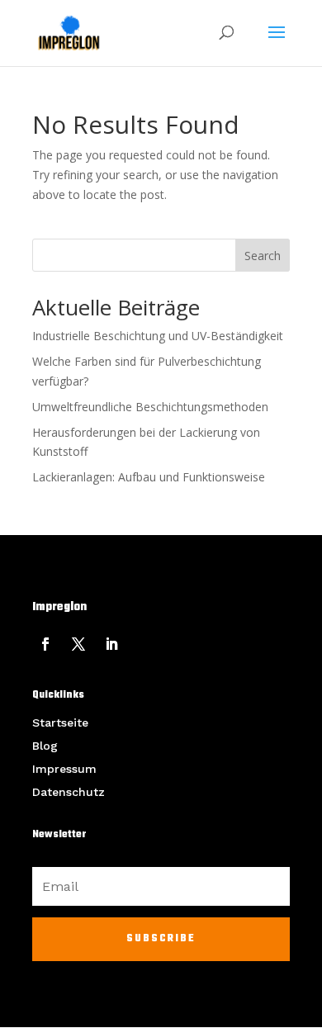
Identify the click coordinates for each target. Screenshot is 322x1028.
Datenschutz (68, 791)
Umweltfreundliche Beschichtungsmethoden (150, 407)
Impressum (64, 768)
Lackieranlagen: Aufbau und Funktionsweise (148, 477)
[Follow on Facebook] (45, 644)
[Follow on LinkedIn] (111, 644)
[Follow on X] (78, 644)
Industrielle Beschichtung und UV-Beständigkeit (157, 335)
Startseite (60, 722)
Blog (45, 745)
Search (262, 255)
